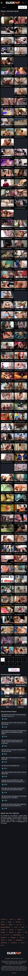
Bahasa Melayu (17, 935)
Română (3, 929)
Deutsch (20, 929)
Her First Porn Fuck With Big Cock (10, 765)
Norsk (2, 945)
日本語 (19, 919)
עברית (15, 927)
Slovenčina (14, 942)
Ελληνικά (18, 922)
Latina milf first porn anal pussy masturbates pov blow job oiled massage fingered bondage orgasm (14, 732)
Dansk (19, 932)
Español (3, 932)
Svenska (11, 929)
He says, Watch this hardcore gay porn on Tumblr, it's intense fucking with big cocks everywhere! (12, 741)
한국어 (11, 919)
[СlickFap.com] (13, 2)
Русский (22, 937)
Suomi (2, 922)
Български (3, 937)
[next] (20, 664)
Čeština (3, 924)
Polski (22, 927)
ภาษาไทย (3, 919)
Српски (23, 942)
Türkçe (2, 940)
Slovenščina (4, 942)
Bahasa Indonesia (5, 927)
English (10, 922)
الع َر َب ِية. (19, 924)
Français (11, 932)
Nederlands (19, 940)
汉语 (26, 932)
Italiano (10, 940)
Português (13, 937)
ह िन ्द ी (6, 935)
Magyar (11, 924)
